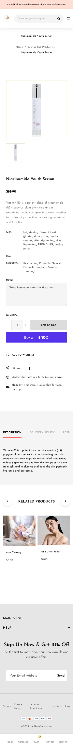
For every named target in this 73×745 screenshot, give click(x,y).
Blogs (67, 706)
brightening (30, 232)
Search (7, 706)
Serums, (53, 267)
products (55, 236)
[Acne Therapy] (32, 65)
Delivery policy (42, 432)
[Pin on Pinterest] (47, 368)
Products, (41, 267)
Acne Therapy (13, 552)
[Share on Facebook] (30, 368)
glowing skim (31, 236)
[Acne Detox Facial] (42, 65)
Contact (56, 706)
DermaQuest (48, 232)
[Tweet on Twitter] (38, 368)
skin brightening (44, 240)
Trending (28, 271)
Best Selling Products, (37, 263)
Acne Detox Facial (50, 552)
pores (44, 236)
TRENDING (45, 244)
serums (27, 240)
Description (12, 432)
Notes (10, 280)
